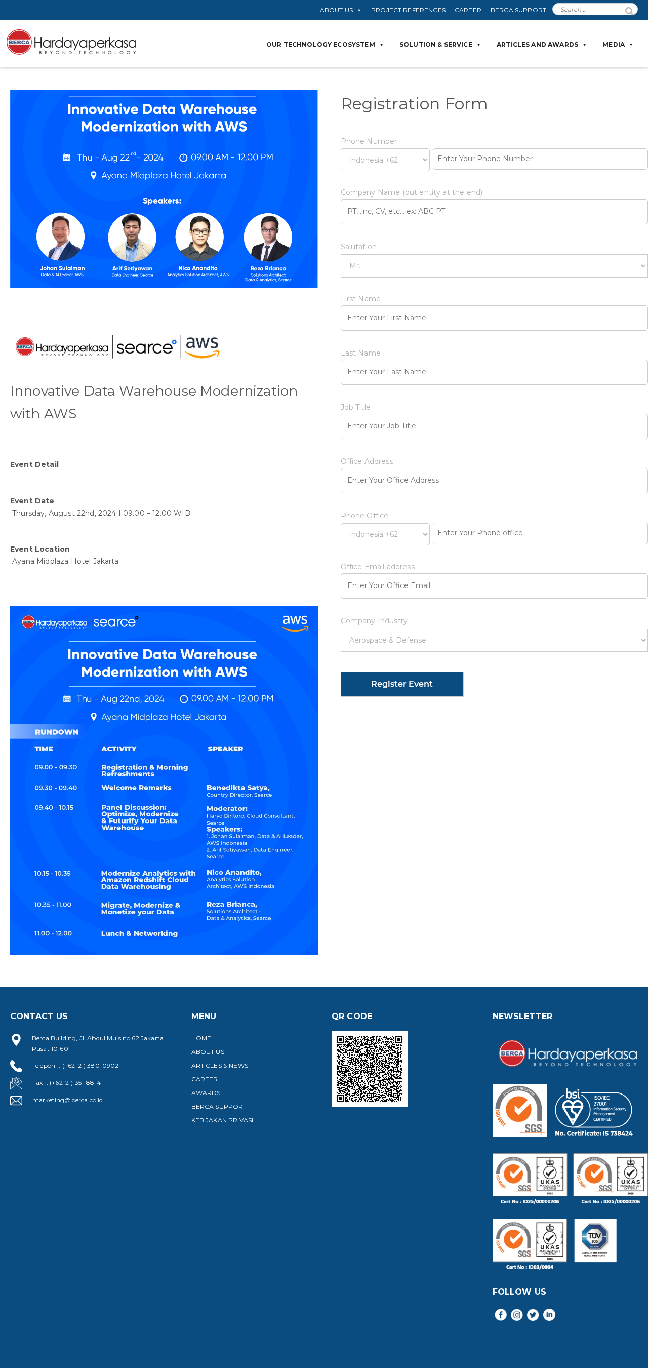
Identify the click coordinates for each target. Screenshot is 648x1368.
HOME (201, 1038)
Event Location (40, 549)
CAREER (468, 10)
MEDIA (613, 44)
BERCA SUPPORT (518, 10)
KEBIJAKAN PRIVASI (222, 1120)
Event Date (32, 500)
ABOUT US (336, 10)
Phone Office (365, 515)
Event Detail (34, 464)
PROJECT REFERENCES (408, 10)
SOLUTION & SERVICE (435, 44)
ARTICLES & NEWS (219, 1065)
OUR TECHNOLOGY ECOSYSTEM (320, 44)
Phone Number (369, 141)
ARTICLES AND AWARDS (537, 44)
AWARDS (206, 1093)
